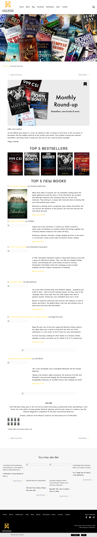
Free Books (40, 7)
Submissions (50, 7)
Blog (33, 7)
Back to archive (16, 75)
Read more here (38, 215)
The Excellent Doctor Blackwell (20, 359)
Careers (67, 514)
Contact (64, 7)
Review (38, 514)
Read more (15, 174)
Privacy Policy (78, 525)
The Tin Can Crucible (17, 247)
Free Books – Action (49, 514)
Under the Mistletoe (17, 221)
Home (3, 66)
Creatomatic (91, 527)
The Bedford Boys (16, 282)
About (22, 7)
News (7, 66)
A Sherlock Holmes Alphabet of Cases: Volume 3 (28, 317)
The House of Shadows (18, 186)
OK (83, 535)
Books (28, 7)
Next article (83, 75)
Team (58, 7)
